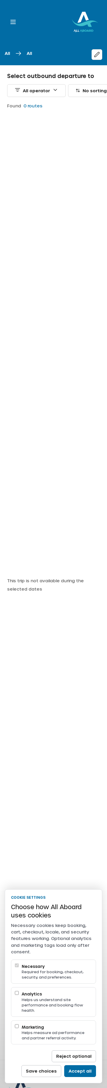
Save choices (41, 1070)
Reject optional (74, 1056)
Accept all (80, 1070)
